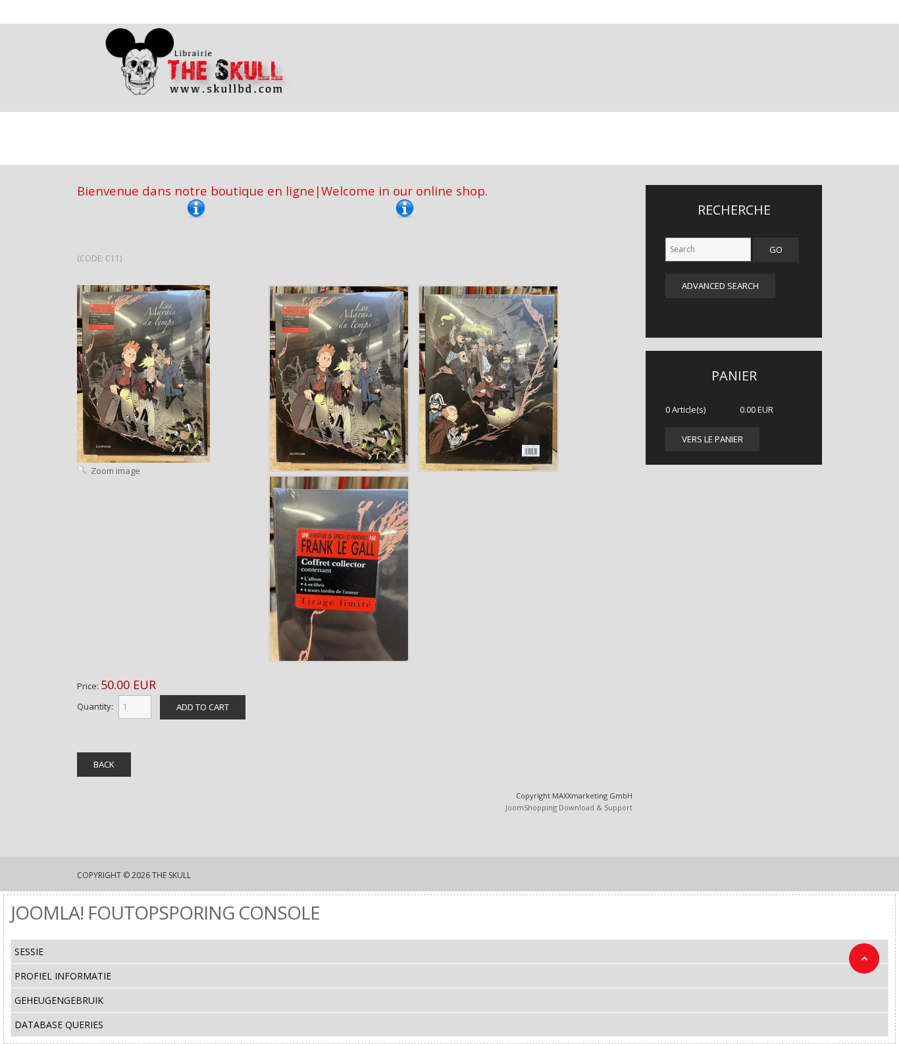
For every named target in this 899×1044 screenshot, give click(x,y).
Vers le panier (712, 439)
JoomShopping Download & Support (568, 807)
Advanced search (720, 286)
